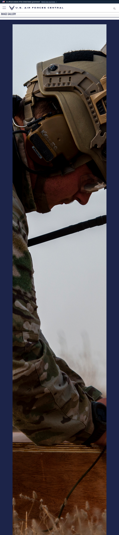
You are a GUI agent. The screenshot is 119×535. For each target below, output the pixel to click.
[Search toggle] (115, 8)
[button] (49, 2)
